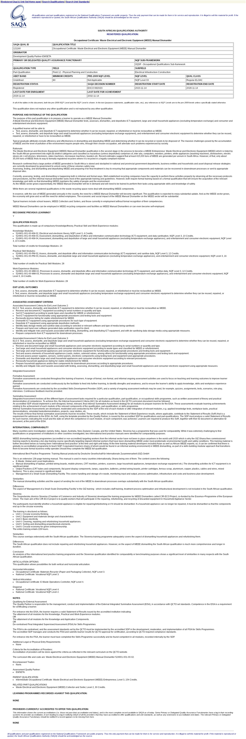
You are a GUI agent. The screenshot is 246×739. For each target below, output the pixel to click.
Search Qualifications (53, 2)
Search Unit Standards (77, 2)
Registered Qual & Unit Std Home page (21, 2)
